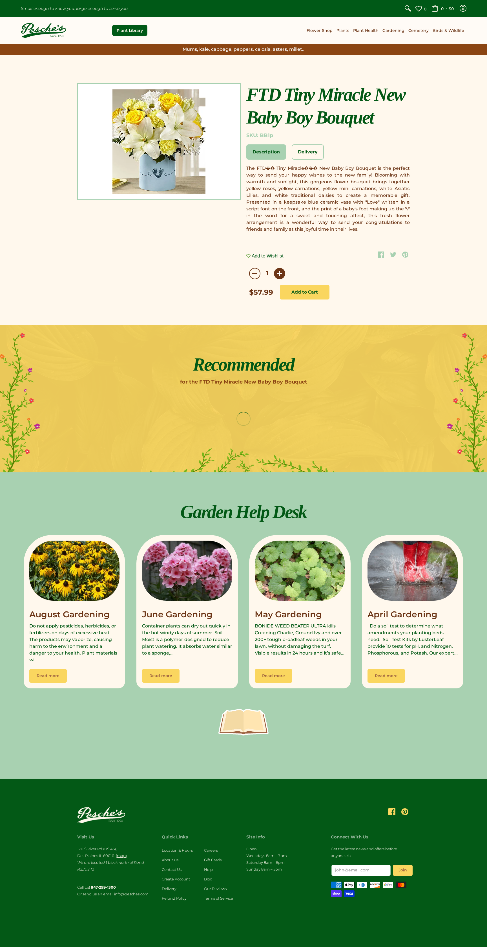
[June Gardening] (187, 572)
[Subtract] (254, 273)
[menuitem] (408, 8)
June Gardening (177, 614)
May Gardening (288, 614)
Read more (48, 675)
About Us (170, 860)
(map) (121, 855)
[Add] (279, 273)
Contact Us (171, 869)
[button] (442, 8)
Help (208, 869)
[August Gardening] (74, 572)
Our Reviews (215, 888)
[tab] (266, 152)
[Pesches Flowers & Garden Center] (43, 30)
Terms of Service (218, 898)
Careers (211, 850)
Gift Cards (213, 860)
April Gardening (402, 614)
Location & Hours (177, 850)
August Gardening (69, 614)
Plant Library (130, 30)
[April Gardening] (413, 572)
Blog (208, 879)
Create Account (176, 879)
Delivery (169, 888)
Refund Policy (174, 898)
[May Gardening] (300, 572)
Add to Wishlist (267, 256)
